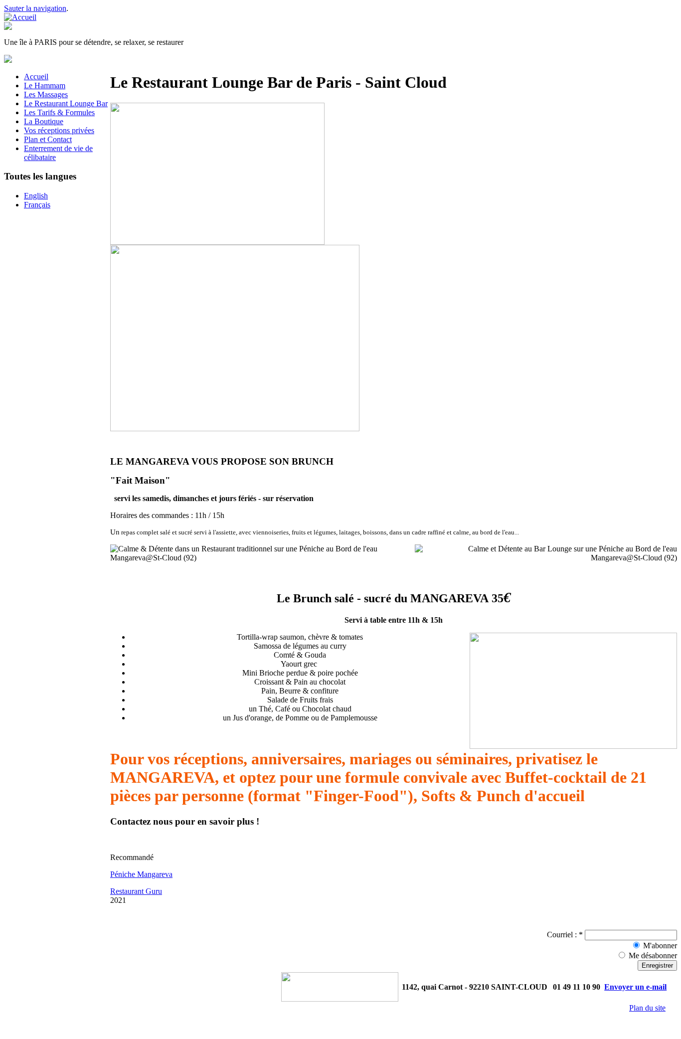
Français (37, 204)
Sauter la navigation (35, 8)
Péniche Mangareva (141, 874)
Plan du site (647, 1008)
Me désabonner (652, 955)
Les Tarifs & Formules (59, 112)
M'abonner (659, 945)
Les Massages (46, 94)
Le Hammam (44, 85)
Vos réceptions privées (59, 130)
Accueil (36, 76)
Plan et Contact (48, 139)
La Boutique (43, 121)
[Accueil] (20, 17)
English (36, 195)
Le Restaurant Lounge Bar (66, 103)
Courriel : (565, 934)
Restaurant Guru (136, 891)
